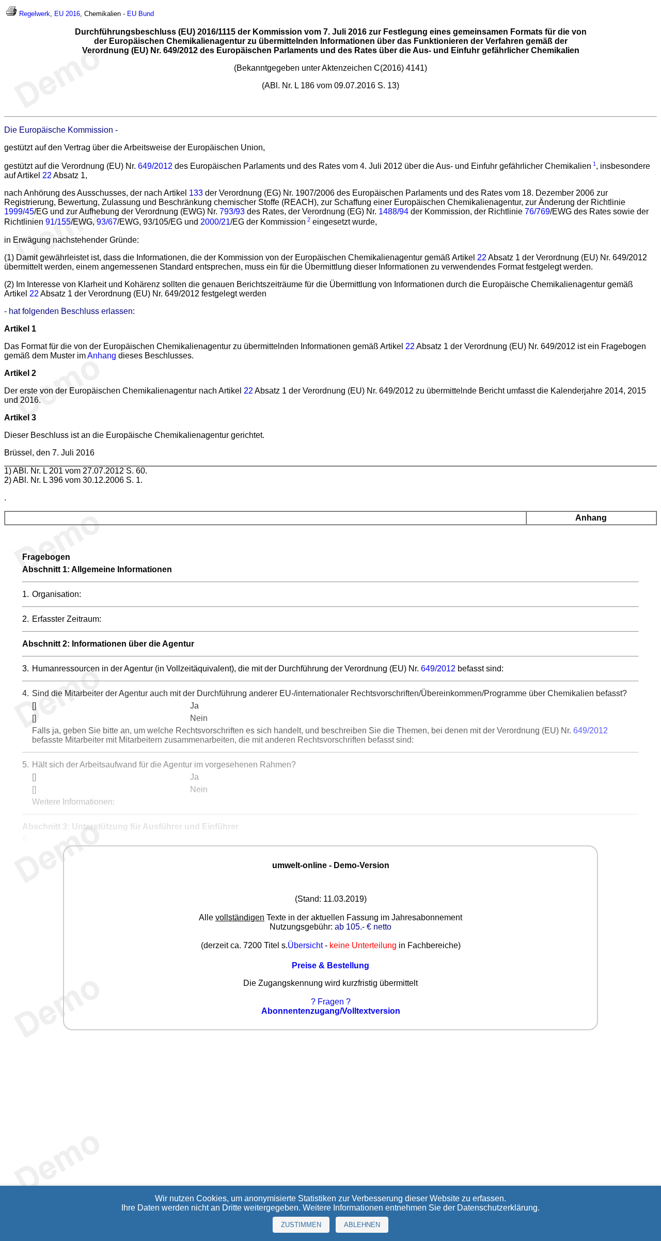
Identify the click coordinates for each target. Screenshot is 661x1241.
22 (47, 175)
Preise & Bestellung (330, 965)
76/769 (537, 211)
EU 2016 (67, 14)
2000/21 (215, 222)
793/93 (232, 211)
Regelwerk (34, 14)
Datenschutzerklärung (497, 1207)
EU (131, 14)
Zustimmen (301, 1225)
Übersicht (305, 945)
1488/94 (393, 211)
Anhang (101, 355)
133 (196, 192)
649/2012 (155, 166)
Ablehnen (362, 1225)
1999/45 (19, 211)
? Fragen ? (331, 1001)
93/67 (107, 222)
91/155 (58, 222)
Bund (146, 14)
